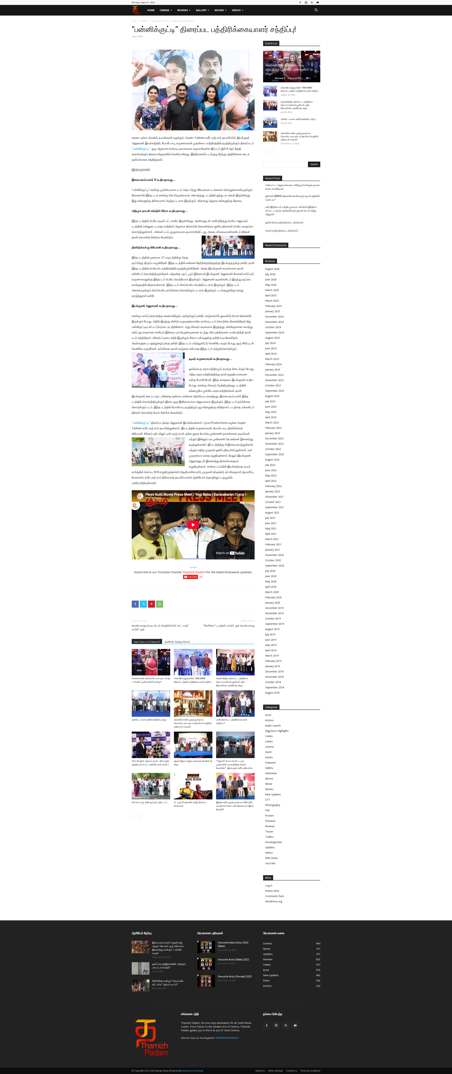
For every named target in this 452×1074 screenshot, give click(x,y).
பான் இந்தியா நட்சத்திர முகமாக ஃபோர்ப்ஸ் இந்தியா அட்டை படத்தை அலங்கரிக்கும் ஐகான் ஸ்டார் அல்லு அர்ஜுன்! (291, 211)
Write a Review (275, 1070)
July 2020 (270, 570)
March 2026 (272, 290)
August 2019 (272, 629)
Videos (236, 10)
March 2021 (272, 539)
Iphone (269, 778)
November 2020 (274, 555)
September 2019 (274, 623)
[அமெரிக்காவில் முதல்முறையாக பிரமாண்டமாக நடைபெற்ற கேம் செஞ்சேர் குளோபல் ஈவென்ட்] (193, 703)
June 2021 (270, 523)
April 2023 (270, 417)
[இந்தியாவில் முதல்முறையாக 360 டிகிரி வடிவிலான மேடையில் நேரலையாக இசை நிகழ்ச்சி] (235, 786)
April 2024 (270, 353)
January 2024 (272, 369)
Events (144, 20)
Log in (268, 885)
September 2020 (274, 565)
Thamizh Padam (194, 572)
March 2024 (272, 359)
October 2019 (273, 618)
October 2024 (273, 327)
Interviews (271, 773)
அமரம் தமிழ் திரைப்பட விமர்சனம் (281, 230)
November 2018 (274, 676)
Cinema (164, 10)
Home (151, 10)
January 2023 (272, 433)
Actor (268, 715)
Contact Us (291, 1070)
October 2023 (273, 385)
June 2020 (270, 576)
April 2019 (270, 650)
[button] (316, 10)
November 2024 (274, 322)
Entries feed (272, 890)
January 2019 (272, 666)
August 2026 (272, 269)
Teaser (269, 831)
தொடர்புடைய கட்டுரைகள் (147, 641)
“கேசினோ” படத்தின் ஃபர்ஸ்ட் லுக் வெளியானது (229, 625)
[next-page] (139, 816)
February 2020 (273, 597)
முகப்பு (134, 20)
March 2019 (272, 655)
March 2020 (272, 592)
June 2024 (270, 348)
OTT (267, 799)
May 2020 (270, 581)
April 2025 (270, 295)
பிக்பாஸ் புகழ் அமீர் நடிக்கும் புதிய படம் (149, 802)
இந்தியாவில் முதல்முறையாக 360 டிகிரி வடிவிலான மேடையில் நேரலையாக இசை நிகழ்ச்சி (235, 806)
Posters (269, 815)
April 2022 (270, 480)
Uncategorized (273, 842)
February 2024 (273, 364)
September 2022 (274, 454)
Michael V (280, 78)
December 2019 (274, 608)
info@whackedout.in (227, 1037)
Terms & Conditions (310, 1070)
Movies (219, 10)
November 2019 (274, 613)
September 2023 (274, 390)
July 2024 (270, 343)
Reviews (182, 10)
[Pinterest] (151, 604)
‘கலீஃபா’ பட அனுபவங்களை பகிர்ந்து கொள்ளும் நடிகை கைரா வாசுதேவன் (292, 187)
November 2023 (274, 380)
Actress (269, 720)
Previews (270, 821)
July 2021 (270, 518)
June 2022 (270, 470)
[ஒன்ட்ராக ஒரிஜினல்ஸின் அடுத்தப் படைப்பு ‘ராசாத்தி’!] (140, 968)
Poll (267, 810)
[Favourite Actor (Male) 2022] (206, 964)
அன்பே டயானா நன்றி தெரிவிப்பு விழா (149, 719)
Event (268, 752)
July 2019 (270, 634)
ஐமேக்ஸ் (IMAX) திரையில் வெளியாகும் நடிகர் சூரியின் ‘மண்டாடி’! (292, 198)
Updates (270, 847)
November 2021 (274, 496)
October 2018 (273, 682)
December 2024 (274, 316)
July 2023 (270, 401)
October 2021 (273, 502)
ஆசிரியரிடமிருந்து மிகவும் (177, 641)
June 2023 (270, 406)
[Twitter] (311, 2)
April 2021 (270, 533)
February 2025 (273, 306)
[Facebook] (300, 2)
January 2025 (272, 311)
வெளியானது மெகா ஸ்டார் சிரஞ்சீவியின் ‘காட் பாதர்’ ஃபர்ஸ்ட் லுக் (160, 627)
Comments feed (274, 896)
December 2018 (274, 671)
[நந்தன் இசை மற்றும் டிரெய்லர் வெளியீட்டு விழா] (193, 745)
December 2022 (274, 438)
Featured (270, 762)
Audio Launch (273, 725)
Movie (268, 783)
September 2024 (274, 332)
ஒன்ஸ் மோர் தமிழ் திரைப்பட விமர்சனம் (284, 222)
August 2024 (272, 337)
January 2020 (272, 602)
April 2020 (270, 586)
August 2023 (272, 396)
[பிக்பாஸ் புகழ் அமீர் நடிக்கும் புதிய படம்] (151, 786)
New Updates (273, 794)
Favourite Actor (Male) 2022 (233, 959)
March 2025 (272, 300)
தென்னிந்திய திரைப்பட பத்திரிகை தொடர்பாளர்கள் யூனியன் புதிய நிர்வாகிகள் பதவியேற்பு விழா (232, 682)
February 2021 (273, 544)
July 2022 (270, 465)
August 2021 (272, 512)
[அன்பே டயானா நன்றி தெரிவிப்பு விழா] (151, 703)
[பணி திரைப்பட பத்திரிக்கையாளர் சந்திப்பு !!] (235, 703)
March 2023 (272, 422)
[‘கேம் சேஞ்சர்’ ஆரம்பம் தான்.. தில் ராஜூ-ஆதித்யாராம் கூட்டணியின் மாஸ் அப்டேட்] (151, 745)
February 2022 (273, 486)
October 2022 (273, 449)
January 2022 (272, 491)
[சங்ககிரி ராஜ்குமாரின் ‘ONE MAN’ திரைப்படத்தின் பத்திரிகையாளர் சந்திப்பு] (193, 662)
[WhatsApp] (159, 604)
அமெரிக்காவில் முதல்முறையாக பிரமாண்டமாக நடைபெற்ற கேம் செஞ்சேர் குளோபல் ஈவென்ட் (193, 723)
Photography (272, 805)
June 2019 (270, 639)
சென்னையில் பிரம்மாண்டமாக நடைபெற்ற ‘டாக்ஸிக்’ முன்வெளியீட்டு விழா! (289, 69)
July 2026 (270, 274)
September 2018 (274, 687)
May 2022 (270, 475)
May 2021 (270, 528)
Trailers (269, 836)
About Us (260, 1070)
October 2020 (273, 560)
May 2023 (270, 412)
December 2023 (274, 374)
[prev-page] (134, 816)
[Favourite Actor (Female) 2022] (206, 981)
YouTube (270, 863)
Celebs (269, 736)
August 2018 (272, 692)
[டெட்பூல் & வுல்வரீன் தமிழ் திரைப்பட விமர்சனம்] (193, 786)
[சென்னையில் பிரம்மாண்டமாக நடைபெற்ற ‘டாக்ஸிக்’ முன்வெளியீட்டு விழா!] (151, 662)
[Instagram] (306, 2)
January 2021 (272, 549)
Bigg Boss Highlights (277, 730)
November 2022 (274, 443)
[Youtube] (317, 2)
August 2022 (272, 459)
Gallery (201, 10)
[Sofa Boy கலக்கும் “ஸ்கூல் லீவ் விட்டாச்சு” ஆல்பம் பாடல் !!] (140, 985)
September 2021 (274, 507)
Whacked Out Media (192, 1070)
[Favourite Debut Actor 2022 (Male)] (206, 947)
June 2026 (270, 279)
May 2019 (270, 645)
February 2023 (273, 427)
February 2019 (273, 661)
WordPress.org (273, 901)
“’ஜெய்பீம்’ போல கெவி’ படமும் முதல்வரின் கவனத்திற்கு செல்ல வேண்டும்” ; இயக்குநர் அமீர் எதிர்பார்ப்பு (234, 764)
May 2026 (270, 284)
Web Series (271, 858)
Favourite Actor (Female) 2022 (235, 976)
